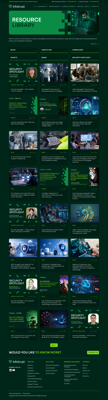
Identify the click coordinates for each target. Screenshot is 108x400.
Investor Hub (86, 370)
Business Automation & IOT (34, 387)
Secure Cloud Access (51, 370)
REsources (80, 6)
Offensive (30, 365)
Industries (67, 383)
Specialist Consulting (33, 373)
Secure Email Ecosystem (52, 365)
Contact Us (94, 6)
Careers (85, 368)
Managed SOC (31, 376)
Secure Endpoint (50, 368)
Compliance (30, 370)
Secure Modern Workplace (34, 378)
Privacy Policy (26, 393)
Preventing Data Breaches (71, 369)
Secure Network (50, 373)
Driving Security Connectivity (72, 372)
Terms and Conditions (15, 393)
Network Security (32, 381)
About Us (85, 365)
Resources (85, 373)
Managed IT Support (33, 384)
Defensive (30, 368)
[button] (35, 6)
